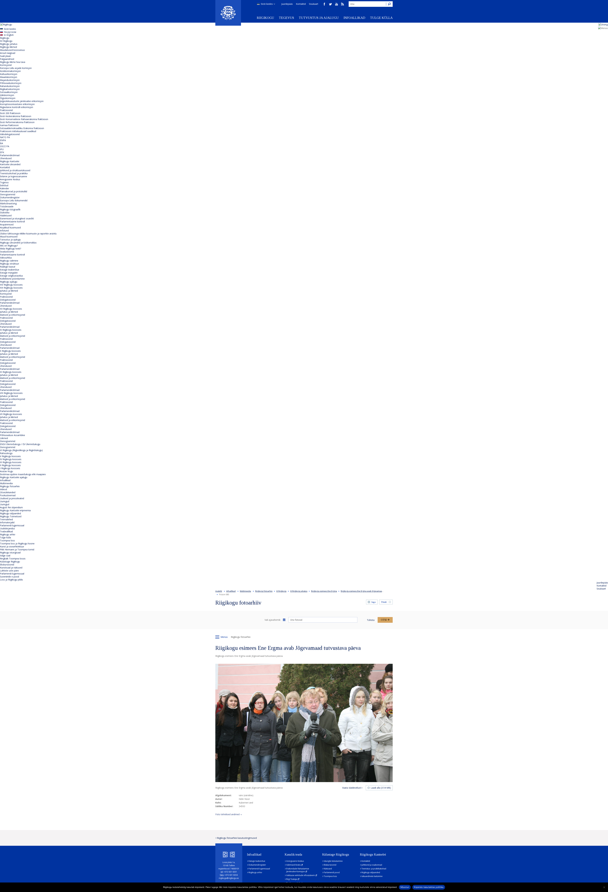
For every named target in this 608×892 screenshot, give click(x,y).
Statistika (4, 212)
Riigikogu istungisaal (10, 552)
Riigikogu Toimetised (10, 516)
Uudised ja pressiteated (12, 498)
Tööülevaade (6, 206)
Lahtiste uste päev (9, 570)
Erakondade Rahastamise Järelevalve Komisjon (297, 870)
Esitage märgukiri (9, 272)
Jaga (373, 602)
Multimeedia (6, 483)
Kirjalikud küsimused (10, 227)
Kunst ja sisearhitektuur (12, 546)
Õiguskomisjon (7, 98)
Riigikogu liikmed (8, 46)
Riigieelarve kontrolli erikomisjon (16, 107)
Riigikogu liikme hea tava (12, 62)
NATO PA (5, 137)
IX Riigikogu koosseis (10, 371)
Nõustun (404, 887)
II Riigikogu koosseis (10, 465)
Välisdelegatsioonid (10, 134)
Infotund (4, 230)
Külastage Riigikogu (10, 561)
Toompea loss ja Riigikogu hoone (17, 543)
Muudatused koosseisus (12, 49)
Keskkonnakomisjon (10, 71)
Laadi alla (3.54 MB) (381, 787)
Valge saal (5, 555)
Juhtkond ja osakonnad (371, 864)
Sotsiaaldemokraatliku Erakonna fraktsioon (22, 128)
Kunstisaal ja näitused (11, 567)
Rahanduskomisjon (10, 86)
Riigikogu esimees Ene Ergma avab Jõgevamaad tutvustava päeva (370, 591)
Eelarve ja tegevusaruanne (13, 176)
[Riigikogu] (228, 13)
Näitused (328, 868)
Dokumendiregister (10, 197)
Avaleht (218, 591)
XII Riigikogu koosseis (11, 308)
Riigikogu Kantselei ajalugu (13, 477)
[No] (604, 887)
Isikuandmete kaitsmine (372, 876)
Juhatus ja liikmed (9, 290)
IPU (2, 149)
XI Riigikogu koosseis (10, 329)
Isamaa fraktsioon (9, 125)
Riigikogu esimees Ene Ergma (324, 591)
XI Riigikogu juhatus (298, 591)
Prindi (383, 602)
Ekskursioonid (7, 564)
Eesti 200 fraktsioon (10, 113)
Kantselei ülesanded (10, 164)
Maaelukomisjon (8, 77)
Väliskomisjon (7, 95)
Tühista (370, 619)
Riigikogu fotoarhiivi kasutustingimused (237, 837)
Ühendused (6, 158)
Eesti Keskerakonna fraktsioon (15, 116)
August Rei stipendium (11, 507)
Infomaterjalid (7, 522)
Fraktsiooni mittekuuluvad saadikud (18, 131)
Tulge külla (381, 18)
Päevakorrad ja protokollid (13, 191)
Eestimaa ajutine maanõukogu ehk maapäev (23, 474)
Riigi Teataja (291, 879)
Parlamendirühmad (9, 155)
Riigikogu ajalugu (8, 281)
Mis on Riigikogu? (9, 245)
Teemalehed (6, 519)
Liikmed (4, 438)
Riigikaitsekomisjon (10, 89)
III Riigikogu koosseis (10, 462)
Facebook (324, 4)
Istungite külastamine (333, 861)
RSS (342, 4)
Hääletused (6, 215)
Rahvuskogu (6, 453)
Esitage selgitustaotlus (11, 275)
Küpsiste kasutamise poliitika (428, 887)
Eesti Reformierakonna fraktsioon (17, 122)
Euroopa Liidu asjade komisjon (16, 68)
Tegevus (286, 18)
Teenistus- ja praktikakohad (373, 868)
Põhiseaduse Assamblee (12, 435)
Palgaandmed (7, 59)
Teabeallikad (6, 531)
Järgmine (379, 723)
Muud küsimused (8, 236)
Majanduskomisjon (10, 80)
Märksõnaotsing (8, 203)
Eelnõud (4, 185)
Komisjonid (6, 65)
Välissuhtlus (6, 257)
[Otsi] (389, 4)
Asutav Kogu (6, 471)
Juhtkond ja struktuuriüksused (15, 170)
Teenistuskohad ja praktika (14, 173)
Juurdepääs (287, 3)
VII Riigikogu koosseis (11, 414)
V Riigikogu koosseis (10, 456)
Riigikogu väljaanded (10, 513)
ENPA (3, 140)
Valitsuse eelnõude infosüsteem (300, 875)
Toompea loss (7, 540)
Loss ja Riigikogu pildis (11, 579)
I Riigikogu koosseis (10, 468)
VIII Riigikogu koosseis (11, 393)
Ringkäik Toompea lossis (12, 558)
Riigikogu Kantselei (9, 161)
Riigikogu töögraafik (10, 209)
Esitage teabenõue (9, 269)
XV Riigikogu (6, 40)
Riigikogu (265, 18)
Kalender (4, 188)
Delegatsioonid (8, 299)
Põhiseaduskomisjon (10, 83)
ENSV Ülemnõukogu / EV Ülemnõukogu (20, 444)
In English (9, 34)
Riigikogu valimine (9, 260)
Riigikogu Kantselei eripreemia (15, 510)
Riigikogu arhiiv (7, 534)
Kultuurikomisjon (8, 74)
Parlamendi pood (332, 872)
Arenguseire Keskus (10, 179)
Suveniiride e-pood (9, 576)
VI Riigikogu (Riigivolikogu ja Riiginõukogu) (21, 450)
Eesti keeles (267, 3)
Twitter (330, 4)
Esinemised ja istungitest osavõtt (17, 218)
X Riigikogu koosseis (10, 350)
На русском (10, 31)
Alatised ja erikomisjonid (12, 314)
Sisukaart (313, 3)
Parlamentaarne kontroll (12, 221)
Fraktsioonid (6, 110)
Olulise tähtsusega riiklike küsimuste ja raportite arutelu (28, 233)
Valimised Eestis (293, 864)
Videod (3, 489)
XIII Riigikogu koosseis (11, 287)
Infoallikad (354, 18)
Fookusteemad (8, 495)
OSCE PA (4, 146)
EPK (2, 152)
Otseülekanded (7, 492)
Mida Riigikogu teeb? (10, 248)
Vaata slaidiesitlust (351, 787)
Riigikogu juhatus (8, 43)
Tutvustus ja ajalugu (319, 18)
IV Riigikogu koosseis (10, 459)
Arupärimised (6, 224)
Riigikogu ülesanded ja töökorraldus (18, 242)
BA (1, 143)
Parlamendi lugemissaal (12, 525)
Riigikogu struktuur (9, 263)
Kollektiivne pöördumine (12, 278)
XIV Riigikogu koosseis (11, 284)
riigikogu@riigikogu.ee (229, 878)
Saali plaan (5, 55)
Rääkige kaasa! (7, 266)
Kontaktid (301, 3)
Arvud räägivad (7, 52)
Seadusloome (7, 251)
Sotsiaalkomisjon (9, 92)
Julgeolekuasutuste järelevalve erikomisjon (22, 101)
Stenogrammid (7, 194)
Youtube (336, 4)
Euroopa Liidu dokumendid (13, 200)
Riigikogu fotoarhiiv (10, 486)
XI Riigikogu (281, 591)
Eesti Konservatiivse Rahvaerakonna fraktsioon (24, 119)
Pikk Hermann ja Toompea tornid (17, 549)
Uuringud (4, 501)
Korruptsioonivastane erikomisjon (17, 104)
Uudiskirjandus (7, 528)
